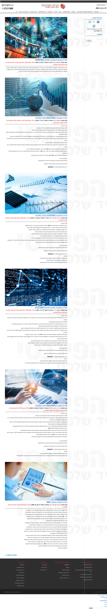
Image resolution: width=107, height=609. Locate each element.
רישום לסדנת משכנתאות (86, 574)
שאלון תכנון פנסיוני (87, 579)
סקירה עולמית (14, 62)
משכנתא (96, 11)
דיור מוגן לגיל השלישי (64, 578)
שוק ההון (26, 11)
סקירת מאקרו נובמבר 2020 (57, 502)
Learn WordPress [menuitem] (103, 600)
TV (16, 11)
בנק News (67, 564)
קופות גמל (50, 11)
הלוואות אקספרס (88, 564)
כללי (33, 62)
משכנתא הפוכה (20, 578)
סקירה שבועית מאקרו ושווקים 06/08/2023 (51, 59)
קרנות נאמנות (33, 11)
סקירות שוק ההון (11, 120)
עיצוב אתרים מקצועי (16, 592)
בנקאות (73, 11)
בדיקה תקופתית (65, 575)
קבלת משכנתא (20, 585)
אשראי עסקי (80, 11)
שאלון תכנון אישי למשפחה (86, 577)
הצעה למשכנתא (88, 567)
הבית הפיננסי (56, 218)
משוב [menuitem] (105, 604)
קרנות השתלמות (42, 11)
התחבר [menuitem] (105, 606)
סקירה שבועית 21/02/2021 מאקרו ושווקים (51, 215)
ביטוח (60, 11)
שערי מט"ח (43, 567)
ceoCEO (58, 62)
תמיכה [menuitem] (105, 602)
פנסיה (55, 11)
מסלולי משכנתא (20, 575)
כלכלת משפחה (66, 11)
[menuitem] (53, 608)
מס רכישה (21, 572)
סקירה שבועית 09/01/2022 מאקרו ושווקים (51, 117)
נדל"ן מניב (21, 11)
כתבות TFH (28, 62)
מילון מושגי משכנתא (88, 11)
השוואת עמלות (65, 570)
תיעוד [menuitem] (105, 599)
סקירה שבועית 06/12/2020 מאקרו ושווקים (51, 405)
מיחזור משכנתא (20, 570)
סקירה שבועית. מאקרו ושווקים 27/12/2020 (51, 307)
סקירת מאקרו (57, 64)
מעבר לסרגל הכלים (102, 595)
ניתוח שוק (21, 62)
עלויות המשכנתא (20, 580)
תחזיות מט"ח (43, 570)
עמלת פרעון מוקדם (19, 583)
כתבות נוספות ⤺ (11, 555)
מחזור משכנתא (20, 567)
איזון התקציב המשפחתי (63, 572)
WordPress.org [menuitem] (104, 597)
